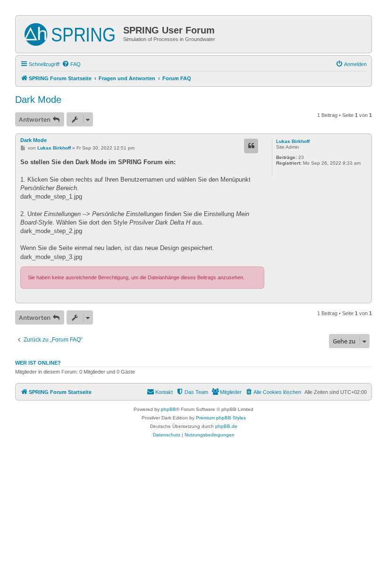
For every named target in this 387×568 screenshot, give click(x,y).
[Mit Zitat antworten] (251, 146)
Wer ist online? (38, 363)
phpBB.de (226, 426)
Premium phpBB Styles (221, 417)
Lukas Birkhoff (293, 141)
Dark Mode (38, 99)
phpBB (168, 409)
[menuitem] (71, 64)
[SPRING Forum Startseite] (70, 32)
